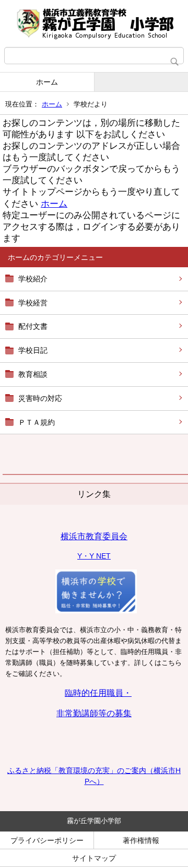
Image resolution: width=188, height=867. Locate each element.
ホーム (47, 82)
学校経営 (33, 303)
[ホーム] (94, 23)
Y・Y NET (94, 556)
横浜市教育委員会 (94, 536)
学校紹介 (33, 279)
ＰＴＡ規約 (36, 422)
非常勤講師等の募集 (94, 713)
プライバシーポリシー (47, 840)
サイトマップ (94, 858)
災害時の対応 (40, 398)
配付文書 (33, 326)
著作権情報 (141, 840)
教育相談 (33, 374)
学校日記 (33, 350)
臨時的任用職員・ (98, 692)
